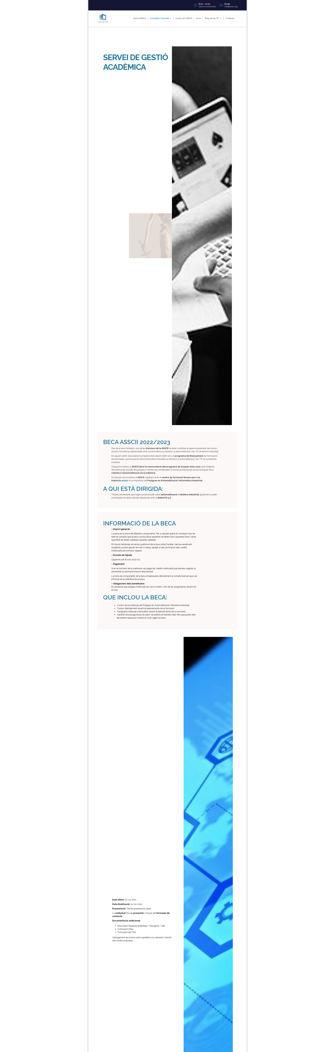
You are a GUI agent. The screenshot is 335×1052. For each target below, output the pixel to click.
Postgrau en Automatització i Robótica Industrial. (166, 605)
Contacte (229, 18)
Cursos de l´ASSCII (183, 18)
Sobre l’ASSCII (139, 18)
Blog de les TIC (212, 18)
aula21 (125, 480)
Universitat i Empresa (159, 18)
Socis (198, 18)
